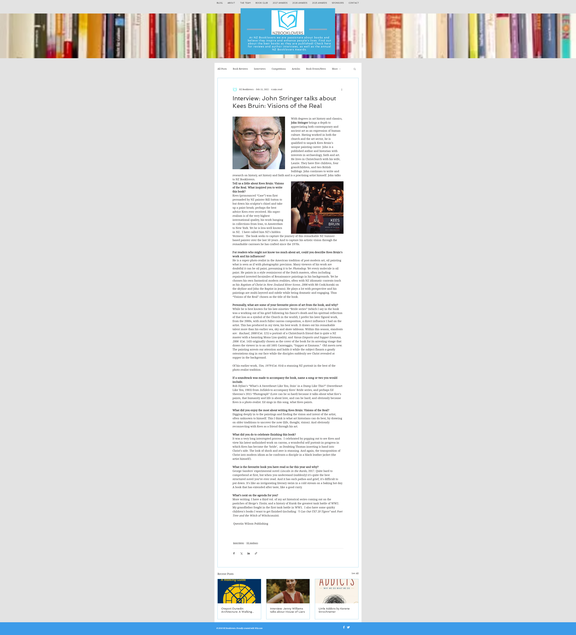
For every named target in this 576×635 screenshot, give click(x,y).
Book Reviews (240, 69)
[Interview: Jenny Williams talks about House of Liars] (288, 591)
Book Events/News (316, 69)
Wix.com (258, 628)
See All (355, 573)
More (335, 69)
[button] (354, 69)
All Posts (222, 69)
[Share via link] (256, 553)
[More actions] (342, 89)
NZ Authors (252, 543)
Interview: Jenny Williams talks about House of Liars (287, 610)
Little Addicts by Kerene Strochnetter (334, 610)
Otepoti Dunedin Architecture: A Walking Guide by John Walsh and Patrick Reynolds (238, 610)
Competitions (279, 69)
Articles (296, 69)
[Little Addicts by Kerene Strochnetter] (336, 591)
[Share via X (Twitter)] (241, 553)
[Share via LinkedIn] (248, 553)
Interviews (260, 69)
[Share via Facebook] (233, 553)
